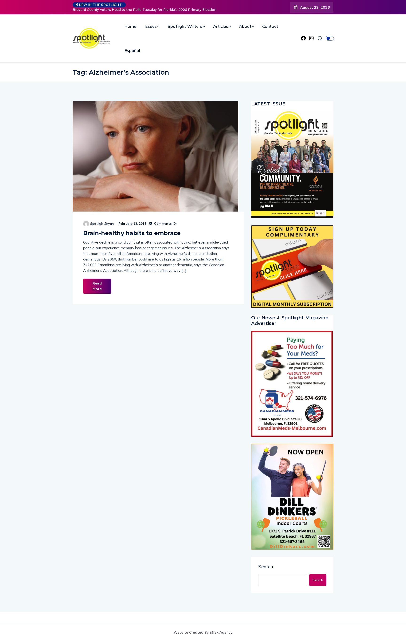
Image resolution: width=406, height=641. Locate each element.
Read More (97, 286)
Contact (270, 26)
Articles (220, 26)
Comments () (165, 223)
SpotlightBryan (102, 223)
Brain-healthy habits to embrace (132, 233)
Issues (151, 26)
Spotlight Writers (185, 26)
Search (265, 566)
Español (132, 50)
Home (130, 26)
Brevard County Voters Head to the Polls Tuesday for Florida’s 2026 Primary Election (144, 10)
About (245, 26)
